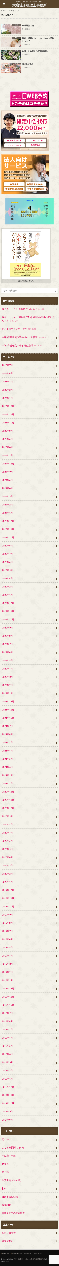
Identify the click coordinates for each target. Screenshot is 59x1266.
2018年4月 (7, 1054)
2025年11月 (8, 414)
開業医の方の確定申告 (13, 1213)
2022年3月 (7, 676)
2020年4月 (7, 857)
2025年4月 (7, 447)
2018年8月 (7, 1021)
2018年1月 (7, 1078)
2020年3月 (7, 865)
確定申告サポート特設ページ (21, 1253)
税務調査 (6, 1204)
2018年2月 (7, 1070)
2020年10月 (8, 808)
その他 (5, 1139)
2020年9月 (7, 816)
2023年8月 (7, 545)
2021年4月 (7, 767)
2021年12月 (8, 701)
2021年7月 (7, 742)
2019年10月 (8, 906)
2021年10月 (8, 717)
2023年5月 (7, 570)
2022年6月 (7, 652)
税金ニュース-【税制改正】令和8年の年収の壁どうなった (28, 319)
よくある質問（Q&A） (13, 1147)
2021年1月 (7, 783)
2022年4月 (7, 668)
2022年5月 (7, 660)
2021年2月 (7, 775)
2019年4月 (7, 955)
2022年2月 (7, 685)
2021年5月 (7, 758)
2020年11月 (8, 799)
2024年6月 (7, 480)
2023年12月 (8, 521)
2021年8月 (7, 734)
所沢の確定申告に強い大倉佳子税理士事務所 (29, 1259)
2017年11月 (8, 1095)
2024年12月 (8, 463)
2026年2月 (7, 389)
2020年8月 (7, 824)
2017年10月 (8, 1103)
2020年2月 (7, 873)
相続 (4, 1188)
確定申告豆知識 (10, 1196)
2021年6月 (7, 750)
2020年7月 (7, 832)
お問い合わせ (9, 1232)
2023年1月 (7, 594)
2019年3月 (7, 963)
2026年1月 (7, 398)
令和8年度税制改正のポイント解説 (24, 337)
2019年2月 (7, 972)
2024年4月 (7, 488)
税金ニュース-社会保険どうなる (23, 308)
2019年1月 (7, 980)
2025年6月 (7, 439)
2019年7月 (7, 931)
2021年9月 (7, 726)
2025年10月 (8, 422)
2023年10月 (8, 537)
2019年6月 (7, 939)
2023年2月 (7, 586)
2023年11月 (8, 529)
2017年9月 (7, 1111)
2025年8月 (7, 430)
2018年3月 (7, 1062)
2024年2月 (7, 504)
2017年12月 (8, 1086)
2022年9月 (7, 627)
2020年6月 (7, 840)
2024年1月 (7, 512)
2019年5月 (7, 947)
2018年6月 (7, 1037)
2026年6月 (7, 373)
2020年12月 (8, 791)
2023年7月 (7, 553)
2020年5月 (7, 849)
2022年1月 (7, 693)
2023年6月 (7, 562)
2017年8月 (7, 1119)
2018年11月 (8, 996)
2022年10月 (8, 619)
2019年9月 (7, 914)
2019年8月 (7, 922)
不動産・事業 (9, 1155)
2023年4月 (7, 578)
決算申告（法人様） (12, 1180)
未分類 (5, 1172)
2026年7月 (7, 365)
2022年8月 (7, 635)
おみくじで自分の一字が (19, 328)
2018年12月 (8, 988)
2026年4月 (7, 381)
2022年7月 (7, 644)
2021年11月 (8, 709)
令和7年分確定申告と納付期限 (22, 345)
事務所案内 (7, 1240)
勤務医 (5, 1163)
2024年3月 (7, 496)
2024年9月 (7, 471)
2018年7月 (7, 1029)
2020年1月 (7, 881)
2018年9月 (7, 1013)
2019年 (11, 11)
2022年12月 (8, 603)
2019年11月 (8, 898)
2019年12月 (8, 890)
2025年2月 (7, 455)
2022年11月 (8, 611)
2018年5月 (7, 1045)
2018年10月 (8, 1004)
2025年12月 (8, 406)
